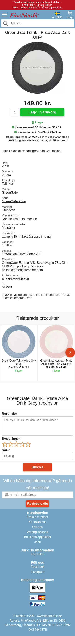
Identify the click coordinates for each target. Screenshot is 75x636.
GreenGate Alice (14, 201)
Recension (10, 413)
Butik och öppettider (37, 537)
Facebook (37, 566)
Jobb (37, 542)
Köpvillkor (37, 554)
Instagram (37, 571)
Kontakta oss (37, 522)
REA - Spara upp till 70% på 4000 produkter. (37, 7)
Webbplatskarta (37, 532)
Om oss (37, 527)
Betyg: (11, 438)
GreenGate (10, 192)
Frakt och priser (37, 517)
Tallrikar (7, 184)
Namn (6, 450)
